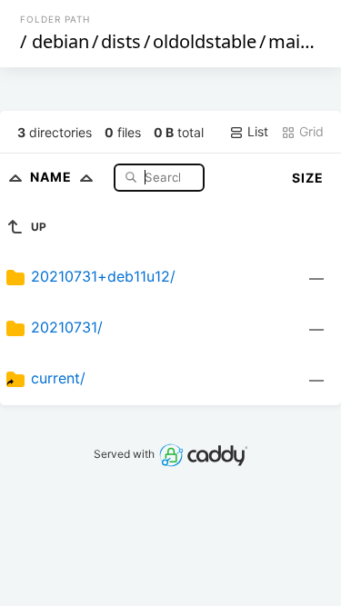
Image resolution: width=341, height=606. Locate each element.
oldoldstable (204, 41)
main (289, 41)
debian (60, 41)
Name (52, 176)
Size (308, 177)
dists (121, 41)
